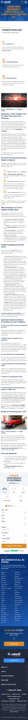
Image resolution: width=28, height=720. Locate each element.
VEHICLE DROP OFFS (14, 698)
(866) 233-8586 (6, 50)
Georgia (3, 592)
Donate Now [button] (14, 644)
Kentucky (3, 606)
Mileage (3, 527)
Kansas (3, 604)
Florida (3, 590)
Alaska (3, 574)
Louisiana (3, 608)
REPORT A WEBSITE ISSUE (14, 696)
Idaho (2, 596)
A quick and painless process (13, 466)
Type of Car (4, 510)
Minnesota (4, 618)
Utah (16, 608)
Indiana (3, 600)
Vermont (17, 610)
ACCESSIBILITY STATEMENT (8, 701)
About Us (4, 667)
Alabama (3, 572)
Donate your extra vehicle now (9, 448)
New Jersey (18, 580)
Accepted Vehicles (7, 676)
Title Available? (5, 538)
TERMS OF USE (16, 694)
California (3, 580)
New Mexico (18, 582)
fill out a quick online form (15, 174)
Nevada (17, 576)
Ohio (16, 590)
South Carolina (18, 600)
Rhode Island (18, 598)
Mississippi (4, 620)
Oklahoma (17, 592)
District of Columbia (6, 588)
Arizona (3, 576)
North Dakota (18, 588)
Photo (3, 109)
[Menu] (26, 2)
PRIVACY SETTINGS (22, 701)
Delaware (3, 586)
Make (2, 515)
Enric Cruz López (11, 431)
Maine (2, 610)
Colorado (3, 582)
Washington (18, 614)
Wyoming (17, 620)
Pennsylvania (18, 596)
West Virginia (18, 616)
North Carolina (18, 586)
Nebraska (17, 574)
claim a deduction (12, 227)
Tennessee (17, 604)
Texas (16, 606)
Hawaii (3, 594)
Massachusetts (5, 614)
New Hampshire (19, 578)
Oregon (17, 594)
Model (3, 521)
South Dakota (18, 602)
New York (17, 584)
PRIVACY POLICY (6, 694)
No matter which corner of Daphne (11, 313)
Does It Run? (4, 532)
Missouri (3, 622)
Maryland (3, 612)
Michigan (3, 616)
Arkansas (3, 578)
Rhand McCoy (10, 109)
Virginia (17, 612)
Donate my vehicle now (14, 546)
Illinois (2, 598)
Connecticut (4, 584)
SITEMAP (24, 694)
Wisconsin (17, 618)
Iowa (2, 602)
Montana (17, 572)
